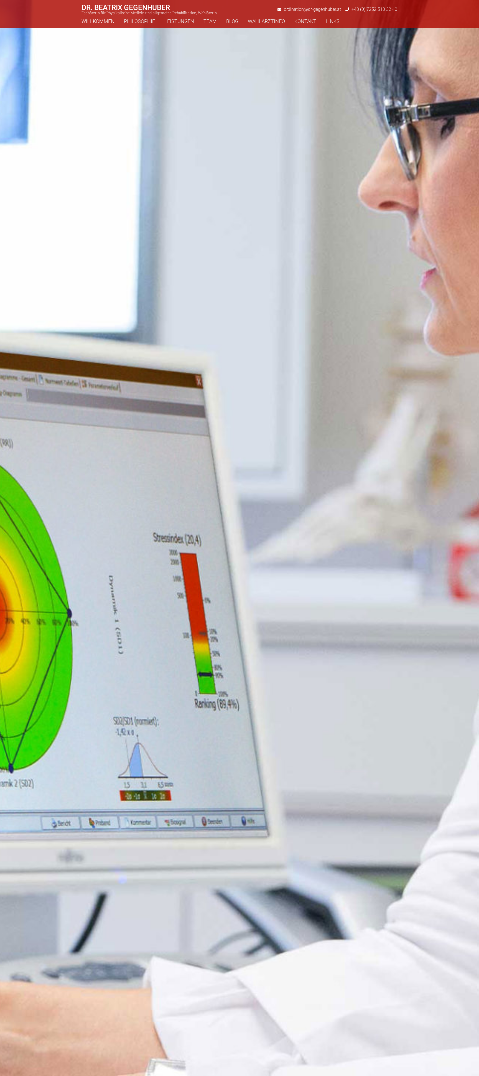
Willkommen (97, 21)
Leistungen (179, 21)
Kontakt (305, 21)
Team (210, 21)
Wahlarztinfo (266, 21)
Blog (232, 21)
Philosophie (139, 21)
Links (333, 21)
